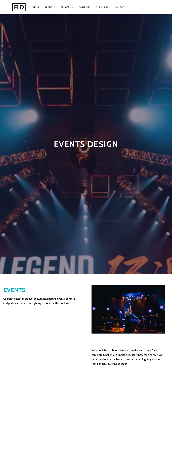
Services (66, 7)
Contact (120, 7)
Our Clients (103, 7)
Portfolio (85, 7)
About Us (50, 7)
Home (36, 7)
